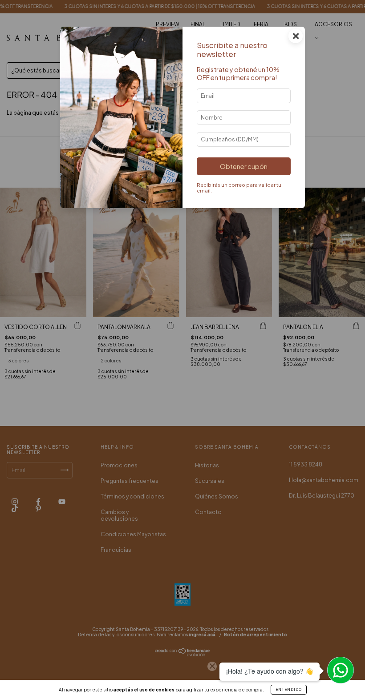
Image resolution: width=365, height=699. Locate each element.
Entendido (289, 689)
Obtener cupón (244, 166)
